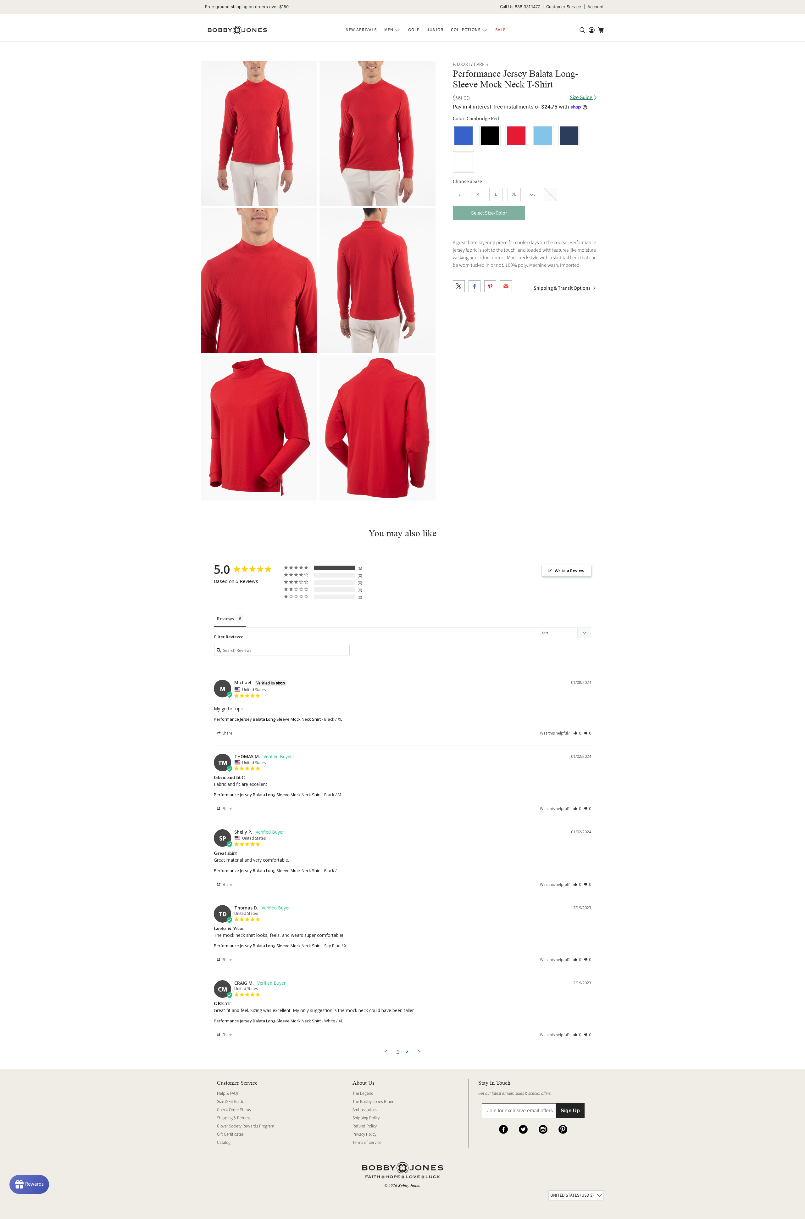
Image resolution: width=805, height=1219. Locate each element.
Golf (413, 30)
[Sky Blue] (542, 135)
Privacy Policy (364, 1134)
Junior (435, 30)
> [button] (419, 1051)
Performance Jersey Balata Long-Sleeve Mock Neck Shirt (267, 719)
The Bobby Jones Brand (374, 1102)
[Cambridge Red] (516, 135)
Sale (500, 30)
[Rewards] (29, 1184)
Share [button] (226, 733)
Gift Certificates (230, 1134)
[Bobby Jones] (237, 30)
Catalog (223, 1142)
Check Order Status (234, 1110)
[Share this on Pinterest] (490, 286)
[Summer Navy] (569, 135)
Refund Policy (365, 1126)
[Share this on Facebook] (474, 286)
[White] (463, 162)
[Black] (490, 135)
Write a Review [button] (570, 570)
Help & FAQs (228, 1093)
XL (514, 194)
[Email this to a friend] (506, 286)
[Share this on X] (459, 286)
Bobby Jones (409, 1185)
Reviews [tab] (225, 619)
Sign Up (570, 1110)
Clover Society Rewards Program (245, 1126)
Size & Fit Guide (230, 1102)
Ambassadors (365, 1110)
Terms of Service (367, 1142)
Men (388, 30)
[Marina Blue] (463, 135)
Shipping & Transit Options (562, 288)
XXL (532, 194)
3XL (550, 194)
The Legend (363, 1093)
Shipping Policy (366, 1118)
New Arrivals (361, 30)
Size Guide (581, 97)
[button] (577, 733)
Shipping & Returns (234, 1118)
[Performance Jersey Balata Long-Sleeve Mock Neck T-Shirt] (259, 133)
